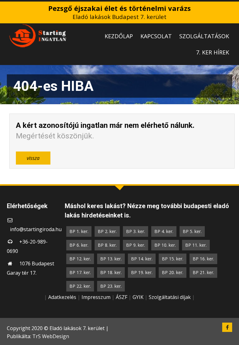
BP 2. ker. (107, 231)
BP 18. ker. (111, 272)
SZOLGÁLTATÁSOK (204, 36)
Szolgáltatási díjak (170, 297)
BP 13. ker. (111, 259)
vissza (33, 158)
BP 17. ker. (80, 272)
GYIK (138, 297)
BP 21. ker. (203, 272)
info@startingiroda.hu (36, 229)
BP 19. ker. (141, 272)
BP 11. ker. (196, 245)
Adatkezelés (62, 297)
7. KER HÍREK (212, 52)
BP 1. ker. (78, 231)
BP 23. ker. (111, 286)
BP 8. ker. (107, 245)
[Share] (218, 7)
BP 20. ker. (172, 272)
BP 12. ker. (80, 259)
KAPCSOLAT (156, 36)
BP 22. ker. (80, 286)
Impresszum (96, 297)
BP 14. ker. (141, 259)
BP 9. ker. (135, 245)
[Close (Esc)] (232, 7)
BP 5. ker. (192, 231)
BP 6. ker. (78, 245)
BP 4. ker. (163, 231)
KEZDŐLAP (119, 36)
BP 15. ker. (172, 259)
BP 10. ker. (165, 245)
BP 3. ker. (135, 231)
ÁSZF (121, 297)
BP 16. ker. (203, 259)
